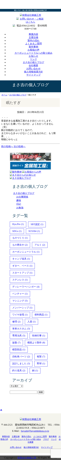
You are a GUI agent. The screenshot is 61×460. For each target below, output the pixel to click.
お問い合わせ (33, 68)
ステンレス (20, 279)
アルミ (39, 245)
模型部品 (18, 349)
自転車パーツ (21, 356)
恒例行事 (38, 335)
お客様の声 (33, 50)
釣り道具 (18, 370)
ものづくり (20, 238)
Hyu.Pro (18, 224)
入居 (31, 321)
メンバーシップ (22, 307)
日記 (18, 204)
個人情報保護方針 (33, 71)
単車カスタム (21, 328)
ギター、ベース (22, 265)
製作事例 (33, 46)
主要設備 (33, 37)
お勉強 (19, 207)
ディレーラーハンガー (25, 286)
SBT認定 (37, 224)
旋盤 (16, 342)
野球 (41, 363)
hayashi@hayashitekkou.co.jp (35, 431)
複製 (41, 356)
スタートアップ (22, 272)
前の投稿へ (7, 146)
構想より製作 (36, 342)
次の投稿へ (19, 146)
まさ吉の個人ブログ (33, 62)
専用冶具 (18, 335)
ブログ (46, 439)
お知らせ (33, 56)
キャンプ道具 (21, 258)
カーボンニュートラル (25, 252)
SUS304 (34, 231)
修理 (16, 321)
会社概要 (33, 65)
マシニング (20, 300)
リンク (33, 59)
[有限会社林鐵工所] (30, 15)
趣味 (18, 200)
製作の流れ (33, 40)
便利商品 (40, 314)
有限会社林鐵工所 (26, 457)
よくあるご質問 (33, 43)
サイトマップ (33, 75)
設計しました (21, 363)
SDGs (16, 231)
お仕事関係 (22, 197)
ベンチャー (20, 293)
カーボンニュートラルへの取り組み (33, 53)
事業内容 (33, 34)
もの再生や (20, 245)
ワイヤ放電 (20, 314)
